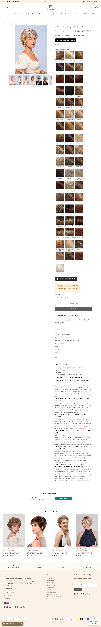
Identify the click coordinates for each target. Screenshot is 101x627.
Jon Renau (59, 44)
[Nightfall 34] (59, 173)
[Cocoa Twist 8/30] (79, 102)
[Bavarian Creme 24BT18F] (79, 55)
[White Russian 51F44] (79, 255)
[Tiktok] (9, 1)
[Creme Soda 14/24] (79, 114)
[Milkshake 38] (69, 161)
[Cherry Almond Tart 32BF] (59, 78)
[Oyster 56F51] (69, 173)
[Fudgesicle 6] (69, 137)
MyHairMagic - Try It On (19, 13)
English (95, 1)
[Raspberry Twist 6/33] (79, 185)
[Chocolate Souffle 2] (69, 90)
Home (4, 22)
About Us (49, 578)
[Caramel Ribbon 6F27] (69, 66)
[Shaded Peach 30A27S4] (79, 220)
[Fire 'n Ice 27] (69, 125)
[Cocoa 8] (59, 102)
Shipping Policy (51, 585)
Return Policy (50, 583)
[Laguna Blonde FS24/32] (59, 149)
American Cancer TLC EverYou (54, 597)
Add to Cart (73, 304)
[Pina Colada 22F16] (69, 185)
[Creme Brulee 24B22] (69, 114)
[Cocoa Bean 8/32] (69, 102)
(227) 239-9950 (50, 18)
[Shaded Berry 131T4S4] (69, 208)
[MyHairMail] (50, 7)
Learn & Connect (75, 13)
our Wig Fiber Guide (81, 428)
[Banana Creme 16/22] (69, 55)
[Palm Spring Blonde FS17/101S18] (79, 173)
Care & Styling (64, 13)
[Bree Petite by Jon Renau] (38, 530)
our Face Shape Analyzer (73, 395)
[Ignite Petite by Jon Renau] (87, 530)
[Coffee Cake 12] (59, 114)
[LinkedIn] (13, 1)
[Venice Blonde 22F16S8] (59, 255)
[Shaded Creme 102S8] (79, 208)
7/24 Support (95, 13)
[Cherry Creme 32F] (79, 78)
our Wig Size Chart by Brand (80, 411)
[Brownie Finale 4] (59, 66)
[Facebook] (3, 1)
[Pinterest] (11, 1)
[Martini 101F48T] (59, 161)
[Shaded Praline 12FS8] (59, 232)
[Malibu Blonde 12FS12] (79, 149)
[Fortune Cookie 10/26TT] (59, 137)
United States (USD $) (87, 1)
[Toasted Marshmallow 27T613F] (69, 244)
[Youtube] (7, 1)
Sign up (78, 589)
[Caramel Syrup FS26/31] (79, 66)
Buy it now (73, 309)
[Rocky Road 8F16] (69, 196)
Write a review (63, 498)
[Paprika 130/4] (59, 185)
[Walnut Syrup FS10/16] (69, 255)
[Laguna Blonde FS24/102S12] (79, 137)
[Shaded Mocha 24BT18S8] (69, 220)
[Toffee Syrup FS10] (79, 244)
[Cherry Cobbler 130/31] (69, 78)
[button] (63, 58)
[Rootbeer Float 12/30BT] (79, 196)
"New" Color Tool (32, 13)
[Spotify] (15, 1)
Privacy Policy (50, 580)
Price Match (55, 13)
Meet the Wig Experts (52, 594)
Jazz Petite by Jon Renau (11, 22)
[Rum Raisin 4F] (59, 208)
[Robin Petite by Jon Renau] (63, 530)
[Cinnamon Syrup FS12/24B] (79, 90)
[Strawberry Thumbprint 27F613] (59, 244)
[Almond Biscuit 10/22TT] (59, 55)
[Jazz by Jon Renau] (14, 530)
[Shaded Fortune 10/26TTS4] (59, 220)
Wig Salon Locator (51, 592)
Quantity (57, 294)
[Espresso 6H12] (59, 125)
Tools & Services (85, 13)
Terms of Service (51, 587)
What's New (42, 13)
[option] (30, 49)
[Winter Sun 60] (59, 267)
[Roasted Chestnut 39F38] (59, 196)
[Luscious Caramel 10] (69, 149)
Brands (9, 13)
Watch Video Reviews (67, 279)
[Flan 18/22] (79, 125)
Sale (4, 13)
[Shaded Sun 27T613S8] (69, 232)
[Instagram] (5, 1)
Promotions (50, 590)
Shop (49, 13)
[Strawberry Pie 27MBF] (79, 232)
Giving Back (50, 599)
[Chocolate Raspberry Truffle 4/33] (59, 90)
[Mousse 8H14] (79, 161)
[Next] (50, 49)
